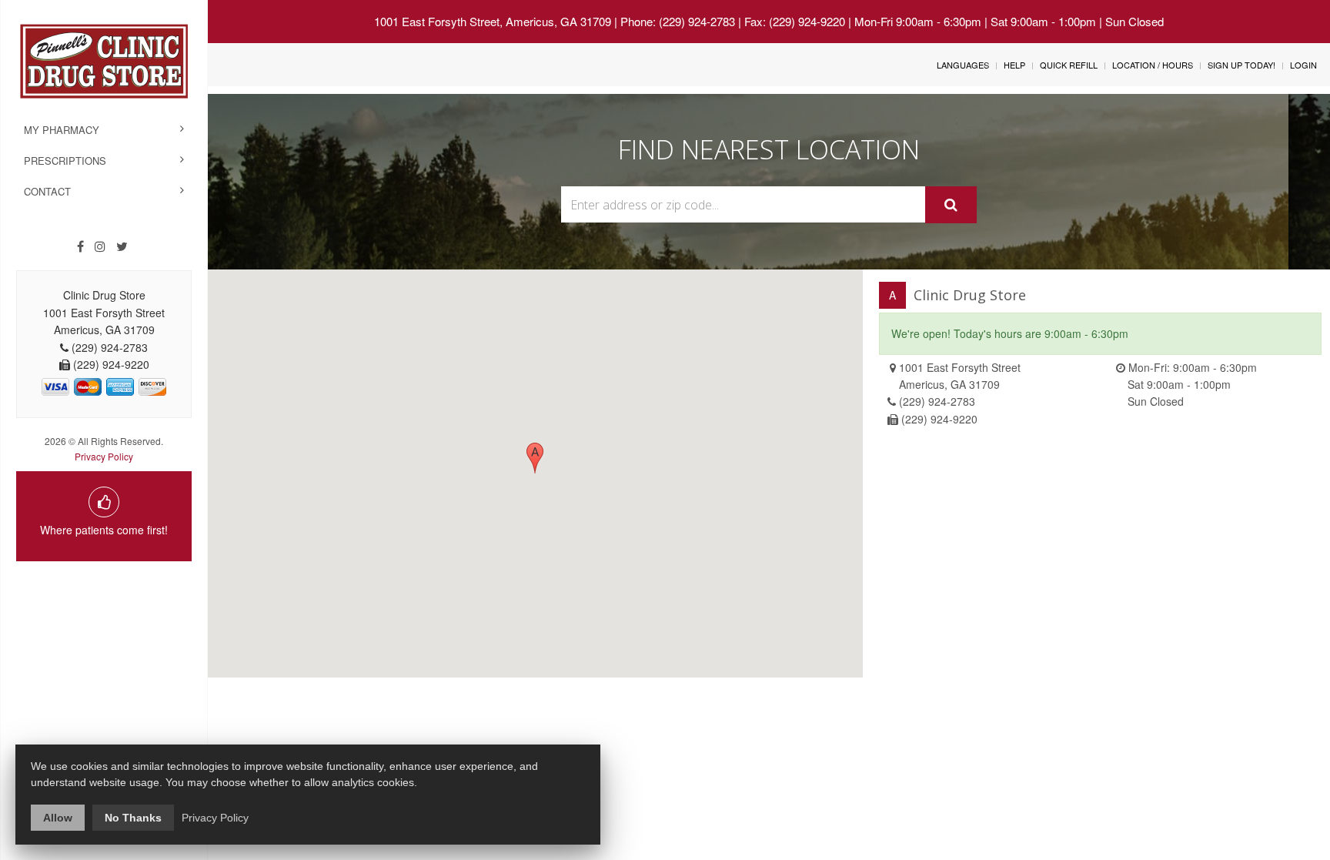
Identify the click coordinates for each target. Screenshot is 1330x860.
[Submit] (951, 204)
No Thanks (133, 817)
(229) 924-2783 (937, 401)
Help (1014, 65)
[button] (534, 458)
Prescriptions (65, 160)
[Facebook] (80, 246)
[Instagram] (100, 246)
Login (1303, 65)
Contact (47, 191)
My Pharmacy (61, 129)
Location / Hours (1152, 65)
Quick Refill (1069, 65)
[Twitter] (122, 246)
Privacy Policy (104, 456)
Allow (57, 817)
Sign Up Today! (1241, 65)
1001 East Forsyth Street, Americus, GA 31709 (492, 21)
